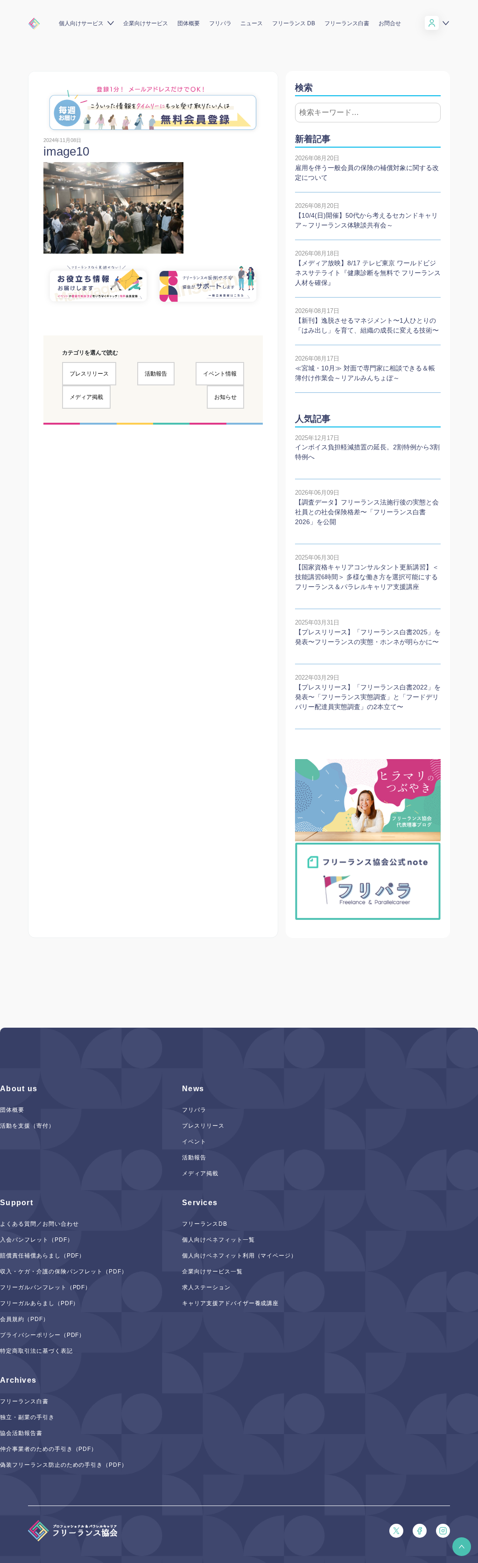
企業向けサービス (145, 23)
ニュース (251, 23)
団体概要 (188, 23)
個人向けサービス (81, 23)
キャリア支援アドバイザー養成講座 (230, 1303)
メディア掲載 (86, 397)
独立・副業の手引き (27, 1417)
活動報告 (156, 373)
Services (200, 1203)
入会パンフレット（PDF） (36, 1239)
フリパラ (220, 23)
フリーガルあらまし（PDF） (39, 1303)
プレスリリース (89, 373)
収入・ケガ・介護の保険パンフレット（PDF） (63, 1271)
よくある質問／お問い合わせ (39, 1224)
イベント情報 (220, 373)
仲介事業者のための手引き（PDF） (48, 1449)
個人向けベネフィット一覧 (218, 1239)
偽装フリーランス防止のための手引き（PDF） (63, 1465)
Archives (18, 1380)
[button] (461, 1546)
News (193, 1089)
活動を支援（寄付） (27, 1126)
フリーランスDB (204, 1224)
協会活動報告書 (21, 1433)
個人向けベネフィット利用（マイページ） (239, 1255)
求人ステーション (206, 1287)
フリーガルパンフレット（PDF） (45, 1287)
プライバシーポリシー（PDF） (42, 1335)
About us (18, 1089)
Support (16, 1203)
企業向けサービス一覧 (212, 1271)
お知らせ (225, 397)
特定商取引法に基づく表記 (36, 1351)
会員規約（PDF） (24, 1319)
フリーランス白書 (346, 23)
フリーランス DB (293, 23)
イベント (194, 1141)
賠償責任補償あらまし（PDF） (42, 1255)
